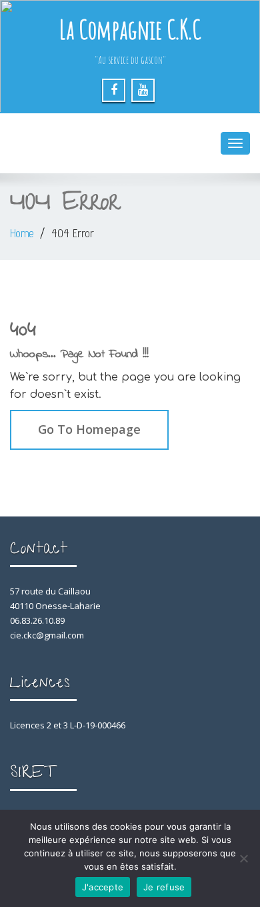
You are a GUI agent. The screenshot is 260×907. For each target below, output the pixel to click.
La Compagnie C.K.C (130, 29)
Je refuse (164, 887)
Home (21, 233)
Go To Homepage (89, 429)
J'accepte (102, 887)
